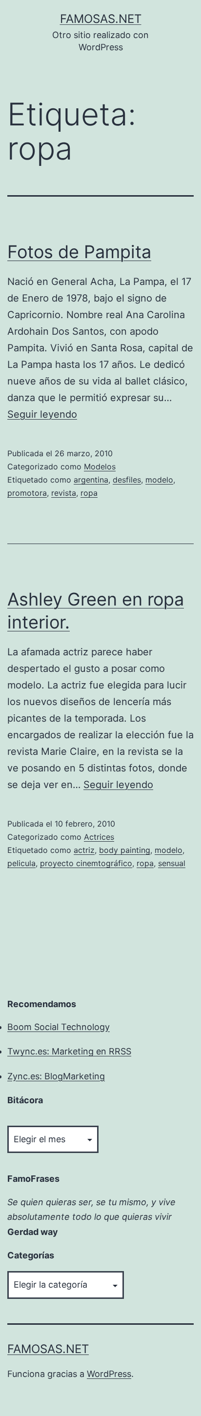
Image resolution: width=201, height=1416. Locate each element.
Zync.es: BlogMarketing (56, 1076)
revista (63, 493)
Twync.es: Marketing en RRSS (69, 1051)
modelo (159, 480)
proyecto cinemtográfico (86, 863)
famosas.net (100, 19)
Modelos (100, 466)
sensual (171, 863)
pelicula (21, 863)
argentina (91, 480)
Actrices (99, 837)
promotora (27, 493)
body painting (124, 850)
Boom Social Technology (58, 1027)
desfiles (127, 480)
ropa (89, 493)
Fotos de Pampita (79, 252)
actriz (84, 850)
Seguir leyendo (42, 414)
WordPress (109, 1374)
